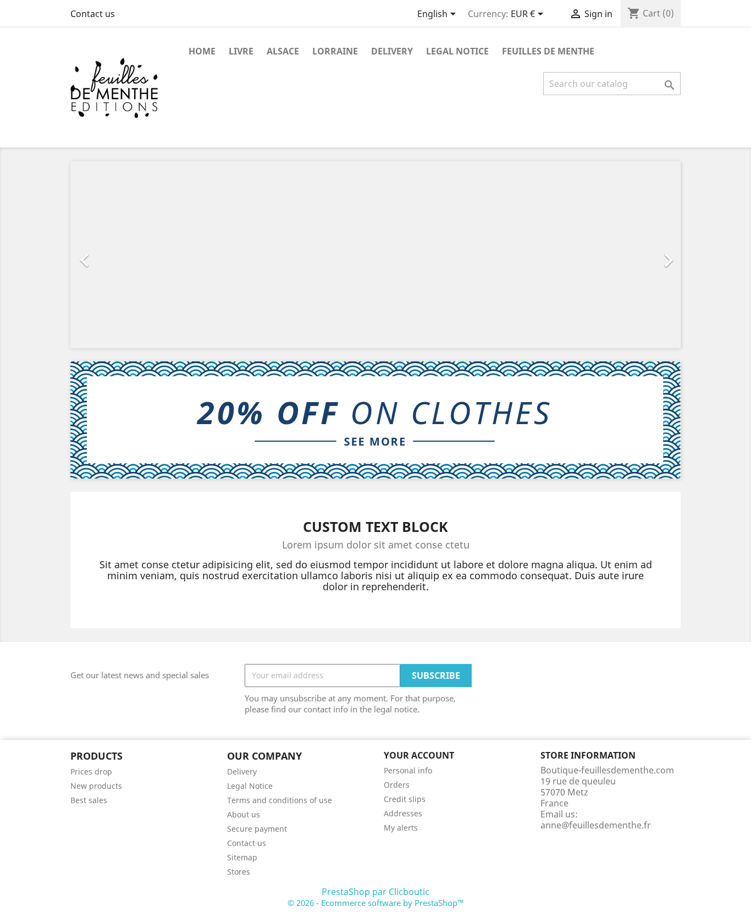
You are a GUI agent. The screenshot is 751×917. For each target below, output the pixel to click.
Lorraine (335, 51)
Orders (397, 784)
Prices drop (91, 771)
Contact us (92, 14)
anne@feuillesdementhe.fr (595, 825)
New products (96, 786)
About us (243, 814)
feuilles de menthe (548, 51)
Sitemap (242, 857)
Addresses (403, 813)
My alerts (401, 827)
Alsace (283, 51)
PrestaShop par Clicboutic (375, 892)
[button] (116, 254)
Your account (419, 755)
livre (241, 51)
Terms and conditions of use (279, 800)
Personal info (408, 770)
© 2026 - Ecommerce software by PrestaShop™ (376, 902)
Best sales (88, 800)
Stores (238, 871)
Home (202, 51)
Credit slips (405, 799)
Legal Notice (457, 51)
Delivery (392, 51)
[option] (375, 254)
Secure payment (257, 828)
